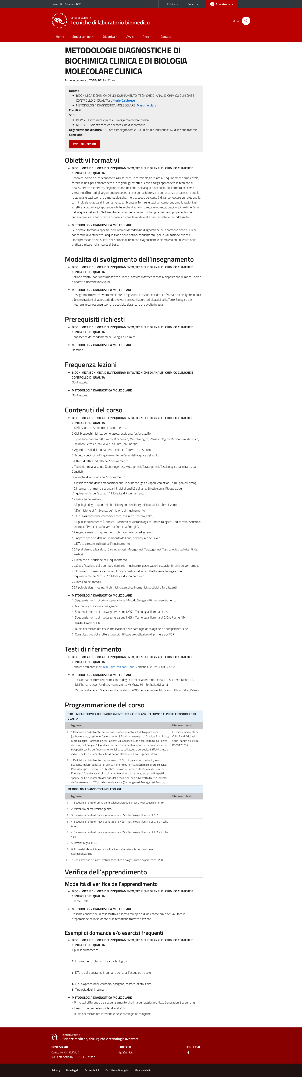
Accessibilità (92, 1070)
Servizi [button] (191, 4)
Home (60, 36)
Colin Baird (108, 666)
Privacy (56, 1070)
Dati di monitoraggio (116, 1070)
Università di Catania (62, 4)
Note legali (72, 1070)
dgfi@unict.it (126, 1052)
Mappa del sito (143, 1070)
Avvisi (130, 36)
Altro (146, 36)
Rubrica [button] (171, 4)
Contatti (166, 36)
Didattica (109, 36)
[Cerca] (246, 21)
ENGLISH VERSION (84, 144)
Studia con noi (81, 36)
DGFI (78, 4)
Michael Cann (126, 666)
